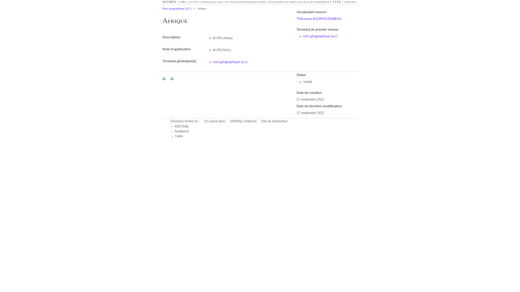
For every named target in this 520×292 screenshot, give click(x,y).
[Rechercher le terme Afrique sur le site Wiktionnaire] (172, 79)
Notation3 (182, 131)
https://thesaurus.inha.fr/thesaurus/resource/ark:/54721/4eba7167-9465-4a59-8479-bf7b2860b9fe (259, 2)
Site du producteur (274, 121)
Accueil (169, 1)
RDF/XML (182, 126)
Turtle (179, 136)
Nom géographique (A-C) (176, 8)
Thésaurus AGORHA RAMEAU (319, 18)
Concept (350, 2)
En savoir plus (215, 121)
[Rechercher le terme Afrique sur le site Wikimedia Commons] (164, 79)
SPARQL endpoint (243, 121)
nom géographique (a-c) (320, 36)
